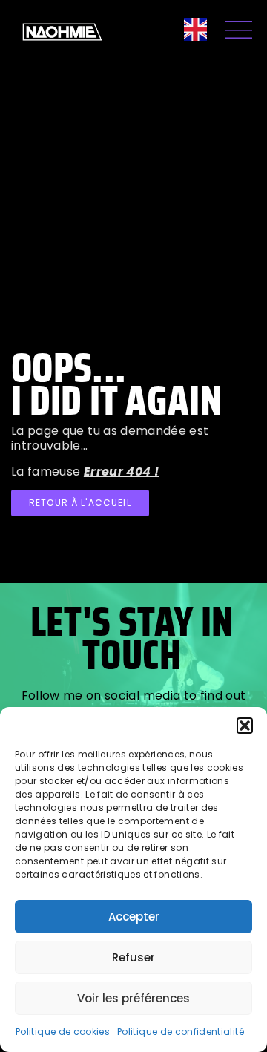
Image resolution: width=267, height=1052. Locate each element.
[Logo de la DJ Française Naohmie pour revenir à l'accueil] (62, 32)
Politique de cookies (63, 1031)
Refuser (133, 957)
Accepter (133, 916)
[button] (244, 725)
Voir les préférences (133, 998)
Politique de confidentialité (180, 1031)
